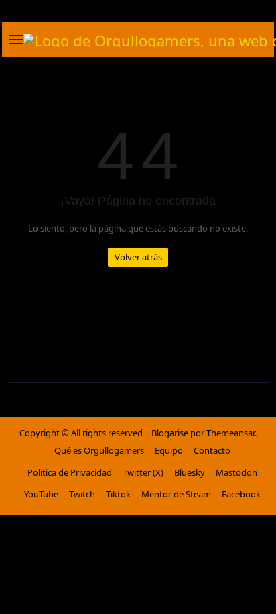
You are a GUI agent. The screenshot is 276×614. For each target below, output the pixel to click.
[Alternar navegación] (16, 39)
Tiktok (118, 494)
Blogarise (169, 433)
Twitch (82, 494)
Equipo (169, 450)
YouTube (41, 494)
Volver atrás (138, 257)
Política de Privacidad (69, 472)
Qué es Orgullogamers (99, 450)
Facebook (241, 494)
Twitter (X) (143, 472)
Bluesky (189, 472)
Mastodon (236, 472)
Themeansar (230, 433)
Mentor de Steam (176, 494)
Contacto (212, 450)
